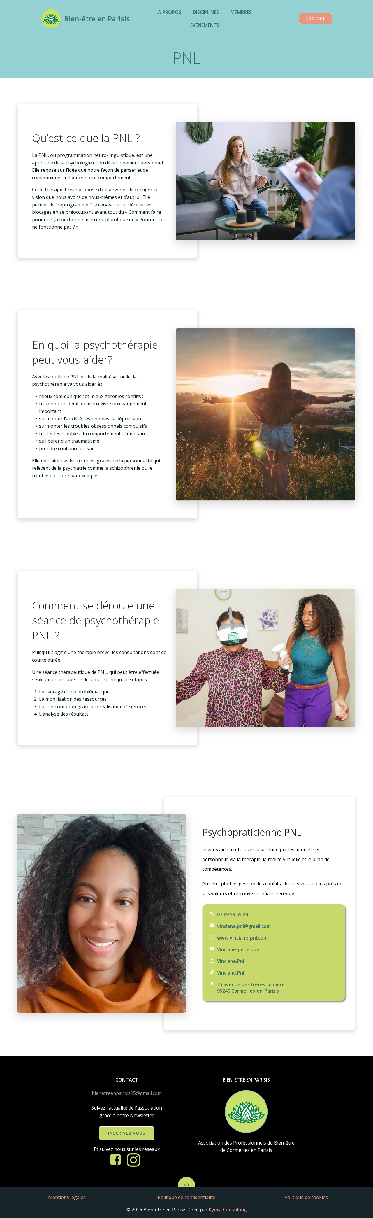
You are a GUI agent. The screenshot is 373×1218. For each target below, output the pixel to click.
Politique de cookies (306, 1197)
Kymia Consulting (228, 1209)
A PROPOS (169, 12)
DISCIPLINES (206, 12)
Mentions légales (67, 1197)
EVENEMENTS (204, 25)
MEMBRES (241, 12)
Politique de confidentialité (186, 1197)
